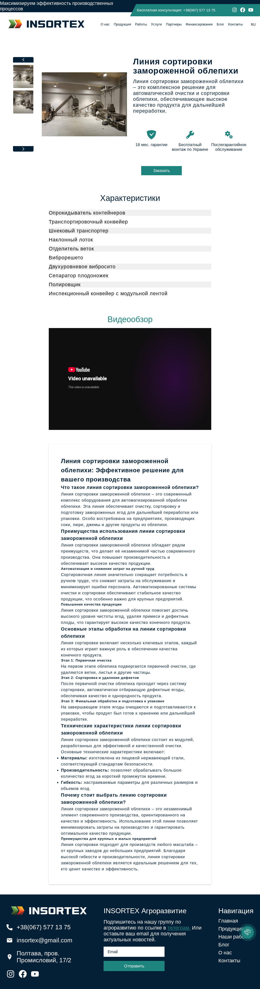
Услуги (156, 24)
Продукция (122, 24)
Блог (220, 24)
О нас (105, 24)
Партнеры (174, 24)
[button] (248, 932)
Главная (228, 921)
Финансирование (199, 24)
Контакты (235, 24)
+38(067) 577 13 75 (199, 10)
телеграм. (179, 928)
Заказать (161, 170)
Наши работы (234, 936)
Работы (141, 24)
